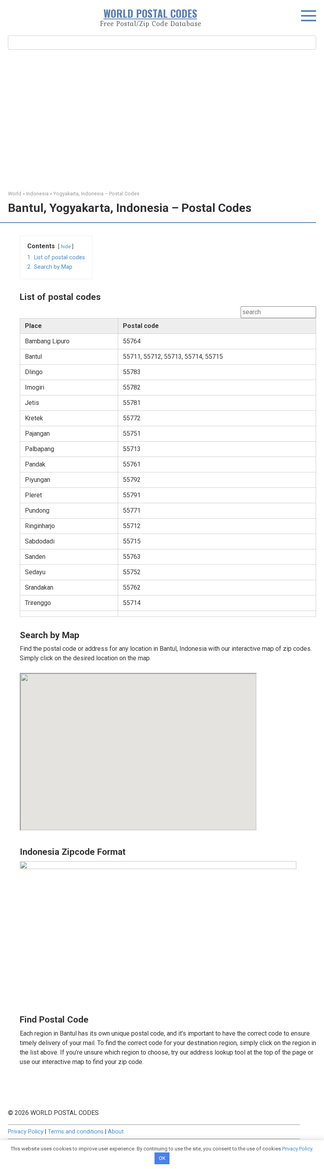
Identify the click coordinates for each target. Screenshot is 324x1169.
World (14, 194)
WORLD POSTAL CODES (150, 13)
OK (162, 1158)
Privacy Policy (25, 1131)
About (116, 1131)
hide (66, 246)
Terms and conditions (76, 1131)
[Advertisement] (162, 119)
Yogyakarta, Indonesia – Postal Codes (96, 194)
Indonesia (37, 194)
